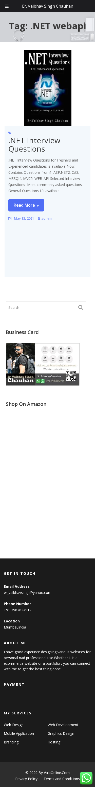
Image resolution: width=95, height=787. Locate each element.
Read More (24, 205)
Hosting (54, 742)
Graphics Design (61, 733)
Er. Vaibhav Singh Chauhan (47, 6)
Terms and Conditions (62, 778)
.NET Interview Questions (34, 144)
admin (46, 218)
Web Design (14, 724)
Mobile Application (19, 733)
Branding (11, 742)
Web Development (63, 724)
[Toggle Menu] (7, 6)
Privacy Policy (26, 778)
